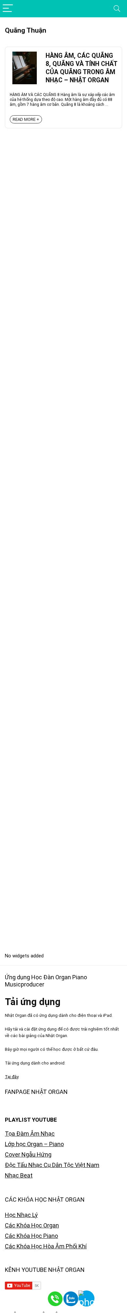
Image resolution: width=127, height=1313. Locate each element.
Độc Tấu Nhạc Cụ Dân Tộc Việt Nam (52, 1164)
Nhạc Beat (19, 1175)
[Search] (117, 8)
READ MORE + (26, 119)
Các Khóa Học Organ (32, 1225)
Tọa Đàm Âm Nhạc (30, 1133)
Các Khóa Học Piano (31, 1235)
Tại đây (12, 1076)
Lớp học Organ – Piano (34, 1144)
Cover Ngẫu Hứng (28, 1154)
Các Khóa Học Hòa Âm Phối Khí (46, 1246)
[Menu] (8, 8)
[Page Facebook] (110, 1296)
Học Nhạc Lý (21, 1214)
